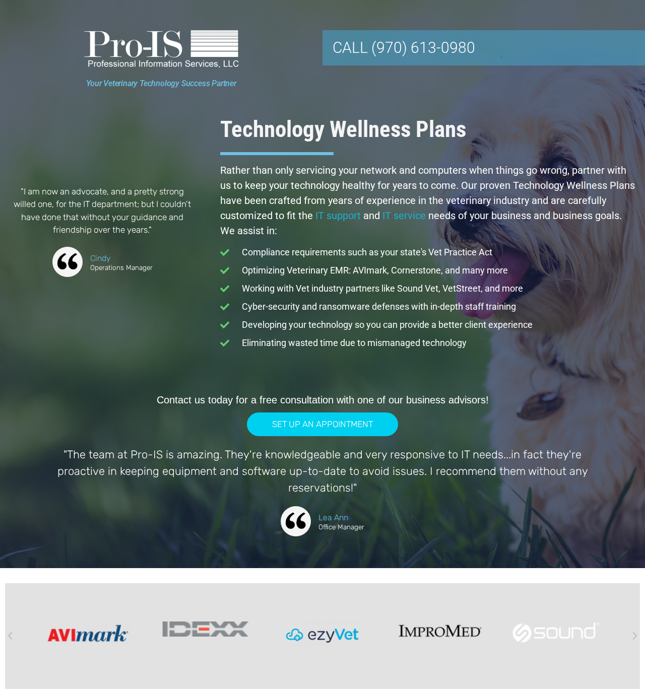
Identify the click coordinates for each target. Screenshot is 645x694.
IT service (404, 216)
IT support (338, 216)
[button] (10, 636)
